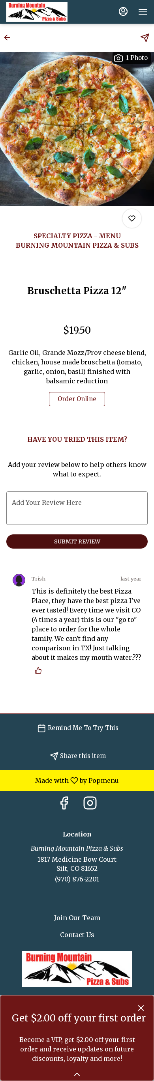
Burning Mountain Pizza (77, 969)
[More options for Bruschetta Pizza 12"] (131, 218)
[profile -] (123, 11)
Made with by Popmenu (62, 780)
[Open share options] (145, 38)
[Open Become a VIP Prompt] (77, 1074)
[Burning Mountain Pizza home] (41, 12)
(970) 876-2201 (77, 879)
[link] (77, 399)
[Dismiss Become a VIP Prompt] (140, 1008)
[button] (9, 37)
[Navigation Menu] (143, 12)
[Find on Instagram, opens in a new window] (90, 805)
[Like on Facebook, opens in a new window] (64, 805)
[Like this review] (40, 670)
